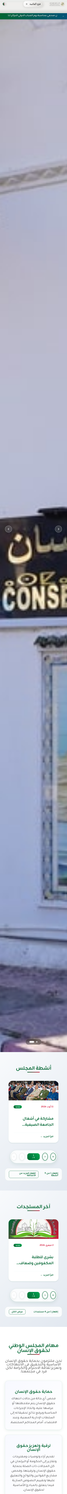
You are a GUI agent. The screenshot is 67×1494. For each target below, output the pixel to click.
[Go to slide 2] (30, 1042)
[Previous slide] (8, 529)
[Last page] (53, 1157)
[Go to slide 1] (35, 1042)
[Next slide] (58, 529)
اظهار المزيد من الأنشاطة (27, 1174)
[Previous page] (22, 1157)
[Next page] (45, 1157)
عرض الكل (17, 1312)
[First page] (14, 1157)
